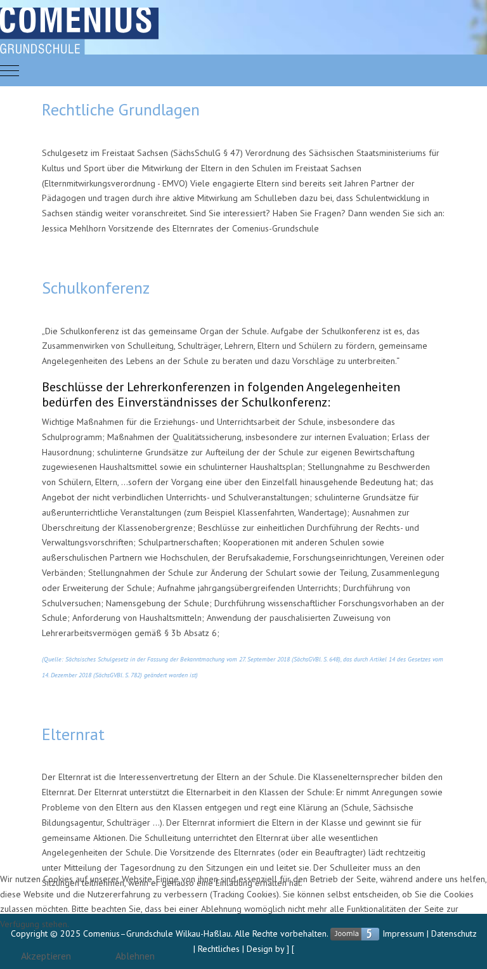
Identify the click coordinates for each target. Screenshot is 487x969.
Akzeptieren (46, 955)
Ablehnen (135, 955)
